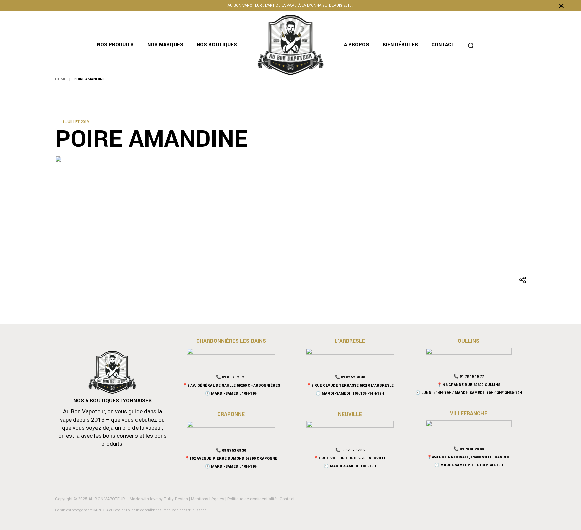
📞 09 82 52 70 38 (350, 377)
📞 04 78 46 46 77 (469, 376)
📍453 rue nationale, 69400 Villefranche (468, 457)
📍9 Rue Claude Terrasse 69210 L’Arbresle (350, 385)
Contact (287, 499)
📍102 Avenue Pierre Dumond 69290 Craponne (231, 458)
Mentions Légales (207, 499)
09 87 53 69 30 (234, 450)
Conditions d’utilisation (188, 510)
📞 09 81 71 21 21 (231, 377)
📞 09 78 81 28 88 (469, 449)
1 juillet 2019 (75, 122)
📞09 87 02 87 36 (349, 450)
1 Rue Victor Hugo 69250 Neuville (352, 458)
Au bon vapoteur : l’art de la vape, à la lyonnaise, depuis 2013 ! (290, 5)
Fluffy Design (176, 499)
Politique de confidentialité (252, 499)
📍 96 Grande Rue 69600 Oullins (468, 384)
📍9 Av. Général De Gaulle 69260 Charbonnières (231, 385)
